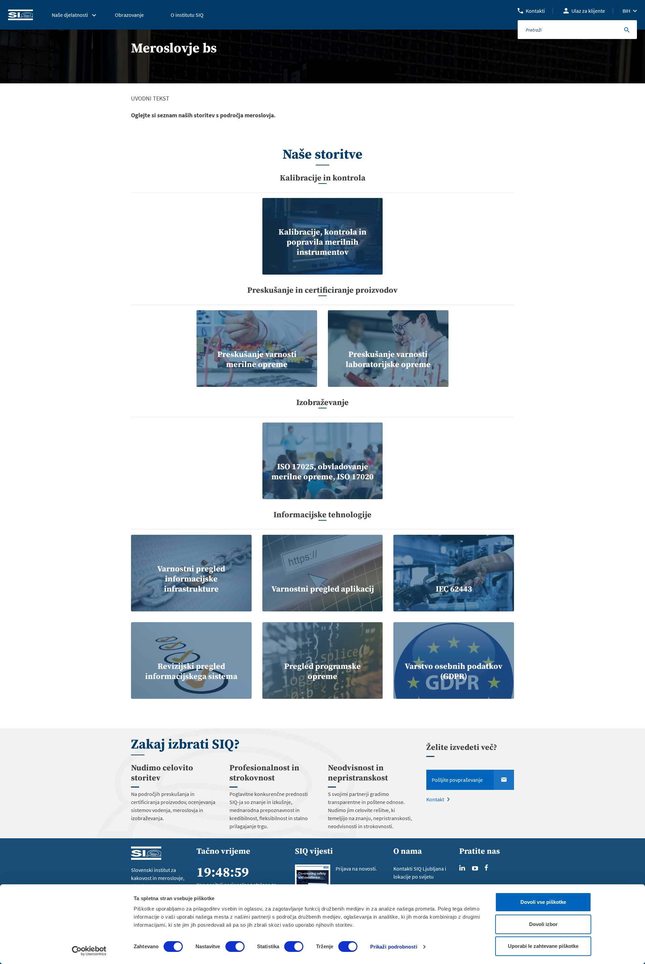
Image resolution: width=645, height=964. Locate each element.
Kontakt (435, 799)
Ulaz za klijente (588, 10)
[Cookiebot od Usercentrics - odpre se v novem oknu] (89, 951)
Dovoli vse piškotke (543, 902)
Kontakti (535, 10)
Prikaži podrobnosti (393, 947)
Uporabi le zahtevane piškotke (543, 946)
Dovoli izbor (543, 924)
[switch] (235, 946)
